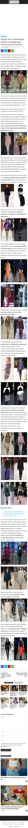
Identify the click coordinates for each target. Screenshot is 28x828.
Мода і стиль (3, 36)
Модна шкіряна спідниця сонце (13, 511)
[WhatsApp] (12, 50)
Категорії (23, 824)
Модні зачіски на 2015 (10, 515)
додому (2, 34)
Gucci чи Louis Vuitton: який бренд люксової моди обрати (5, 693)
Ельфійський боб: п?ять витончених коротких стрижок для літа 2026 (23, 693)
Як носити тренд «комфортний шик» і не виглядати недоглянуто (23, 706)
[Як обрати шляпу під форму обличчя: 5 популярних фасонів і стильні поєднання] (14, 700)
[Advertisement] (14, 19)
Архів (10, 822)
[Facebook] (2, 50)
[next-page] (15, 710)
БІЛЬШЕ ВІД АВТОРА (18, 682)
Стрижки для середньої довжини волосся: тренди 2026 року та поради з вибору (14, 693)
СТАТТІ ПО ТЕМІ (9, 682)
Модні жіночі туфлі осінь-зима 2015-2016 (21, 674)
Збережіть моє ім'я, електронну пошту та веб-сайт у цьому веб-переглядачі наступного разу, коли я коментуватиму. (13, 745)
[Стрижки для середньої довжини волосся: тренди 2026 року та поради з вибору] (14, 688)
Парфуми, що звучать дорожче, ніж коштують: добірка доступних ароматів (5, 706)
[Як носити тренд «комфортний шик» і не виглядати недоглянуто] (23, 700)
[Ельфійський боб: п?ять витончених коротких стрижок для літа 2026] (23, 688)
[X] (5, 50)
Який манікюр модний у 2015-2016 (14, 513)
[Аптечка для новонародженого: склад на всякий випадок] (14, 795)
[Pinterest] (9, 50)
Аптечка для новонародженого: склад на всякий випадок (12, 808)
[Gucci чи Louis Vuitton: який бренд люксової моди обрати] (5, 688)
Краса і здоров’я (21, 822)
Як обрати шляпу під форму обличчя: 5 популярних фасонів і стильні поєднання (14, 706)
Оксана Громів (5, 47)
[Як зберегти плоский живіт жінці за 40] (14, 767)
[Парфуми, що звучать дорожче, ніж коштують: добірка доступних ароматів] (5, 700)
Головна (5, 822)
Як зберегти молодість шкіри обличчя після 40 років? (6, 675)
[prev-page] (13, 710)
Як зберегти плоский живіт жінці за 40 (13, 778)
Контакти (14, 822)
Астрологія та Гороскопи (8, 824)
